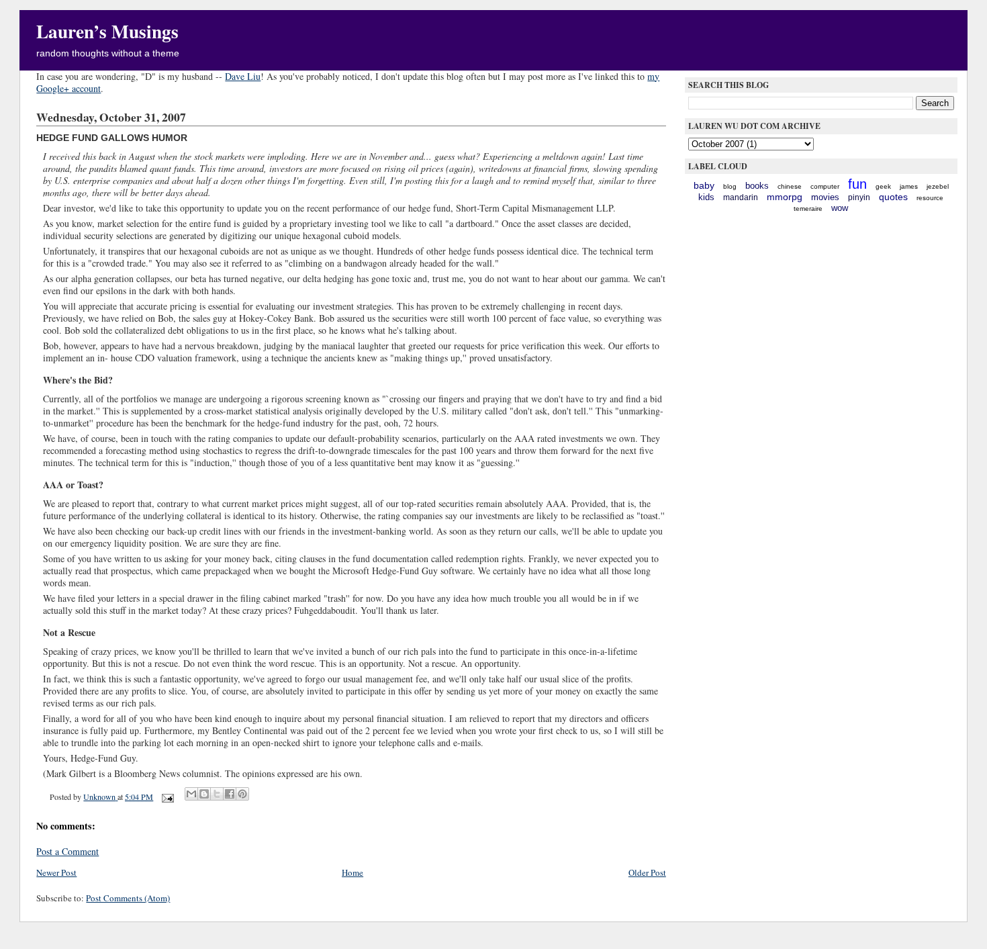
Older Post (647, 872)
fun (857, 184)
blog (730, 186)
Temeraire (808, 208)
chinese (790, 186)
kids (706, 197)
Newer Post (56, 872)
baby (704, 185)
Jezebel (938, 186)
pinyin (859, 197)
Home (352, 872)
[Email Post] (167, 796)
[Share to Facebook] (229, 794)
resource (929, 197)
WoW (839, 208)
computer (824, 186)
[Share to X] (217, 794)
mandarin (740, 197)
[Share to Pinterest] (242, 794)
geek (883, 186)
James (909, 186)
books (757, 186)
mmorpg (784, 196)
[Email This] (191, 794)
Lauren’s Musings (107, 30)
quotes (893, 196)
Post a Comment (67, 851)
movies (825, 197)
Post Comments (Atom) (128, 898)
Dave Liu (243, 76)
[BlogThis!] (204, 794)
